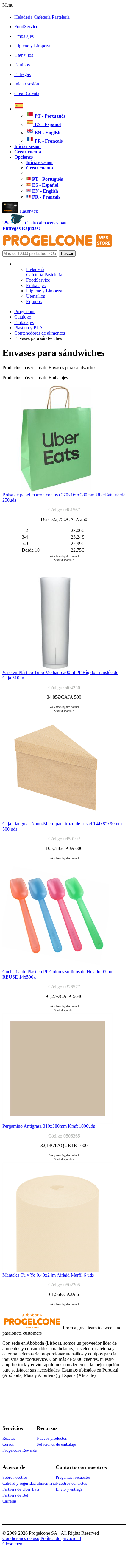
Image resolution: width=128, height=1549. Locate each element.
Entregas (22, 74)
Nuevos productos (52, 1438)
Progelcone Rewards (19, 1450)
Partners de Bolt (15, 1495)
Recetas (8, 1438)
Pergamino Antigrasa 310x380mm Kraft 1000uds (48, 1126)
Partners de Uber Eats (20, 1489)
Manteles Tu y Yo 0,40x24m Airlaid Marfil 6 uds (48, 1274)
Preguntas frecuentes (73, 1477)
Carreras (9, 1501)
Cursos (8, 1444)
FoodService (26, 26)
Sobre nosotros (14, 1477)
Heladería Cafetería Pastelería (42, 17)
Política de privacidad (60, 1538)
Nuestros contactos (71, 1483)
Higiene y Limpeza (32, 45)
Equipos (22, 64)
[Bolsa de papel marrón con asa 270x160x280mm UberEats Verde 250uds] (55, 490)
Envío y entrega (69, 1489)
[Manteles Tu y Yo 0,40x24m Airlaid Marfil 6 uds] (57, 1270)
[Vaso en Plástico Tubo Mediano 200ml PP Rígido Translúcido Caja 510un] (55, 668)
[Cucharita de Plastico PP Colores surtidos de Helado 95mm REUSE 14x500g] (55, 967)
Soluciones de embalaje (56, 1444)
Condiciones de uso (20, 1538)
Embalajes (24, 36)
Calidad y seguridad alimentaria (29, 1483)
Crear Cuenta (26, 93)
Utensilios (23, 55)
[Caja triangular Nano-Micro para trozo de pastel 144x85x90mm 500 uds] (55, 819)
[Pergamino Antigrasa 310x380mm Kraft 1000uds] (57, 1121)
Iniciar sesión (26, 83)
